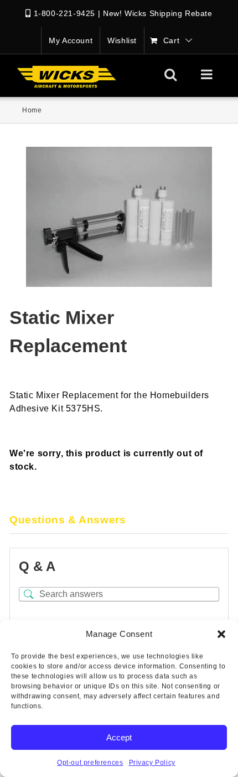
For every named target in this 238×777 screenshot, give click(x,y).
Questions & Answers (67, 520)
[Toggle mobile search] (171, 74)
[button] (221, 634)
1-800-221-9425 (64, 13)
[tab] (119, 520)
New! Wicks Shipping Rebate (158, 13)
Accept (119, 737)
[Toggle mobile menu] (207, 74)
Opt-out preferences (90, 762)
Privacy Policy (152, 762)
